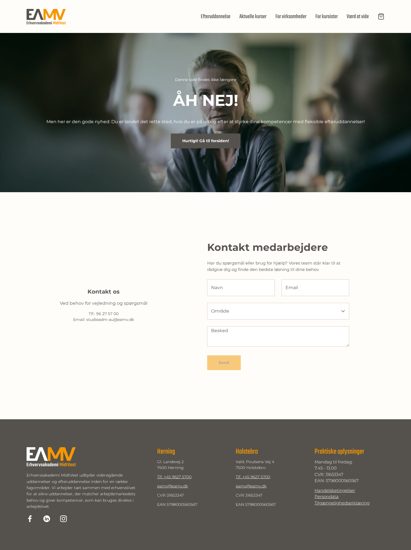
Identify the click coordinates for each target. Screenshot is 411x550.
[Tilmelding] (381, 16)
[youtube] (63, 518)
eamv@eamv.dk (172, 486)
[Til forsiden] (46, 16)
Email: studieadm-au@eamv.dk (103, 319)
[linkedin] (46, 518)
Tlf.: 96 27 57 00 (104, 313)
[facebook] (30, 518)
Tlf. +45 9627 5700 (174, 476)
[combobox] (271, 311)
